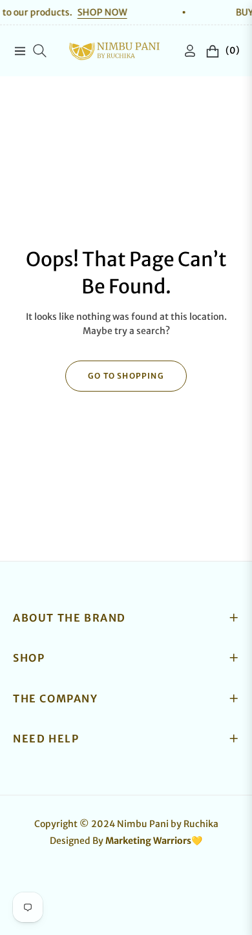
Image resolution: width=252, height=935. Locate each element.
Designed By (126, 840)
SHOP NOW (92, 12)
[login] (185, 50)
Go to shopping (126, 376)
